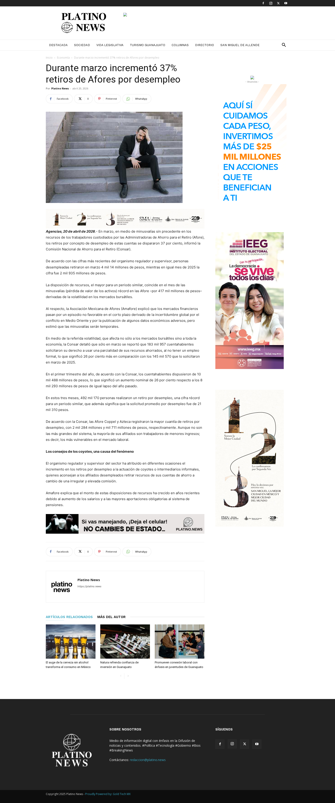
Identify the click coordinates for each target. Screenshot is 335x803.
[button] (283, 45)
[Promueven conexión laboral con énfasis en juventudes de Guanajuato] (179, 641)
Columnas (180, 45)
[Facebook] (263, 3)
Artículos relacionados (69, 617)
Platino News (60, 88)
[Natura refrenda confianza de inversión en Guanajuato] (125, 641)
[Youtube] (285, 3)
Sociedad (82, 45)
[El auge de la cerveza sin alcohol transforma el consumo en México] (70, 641)
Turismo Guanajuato (147, 45)
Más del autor (111, 617)
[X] (278, 3)
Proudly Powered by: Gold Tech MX (108, 794)
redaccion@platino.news (148, 760)
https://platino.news (89, 586)
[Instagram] (270, 3)
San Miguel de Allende (240, 45)
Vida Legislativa (110, 45)
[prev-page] (121, 676)
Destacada (58, 45)
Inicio (49, 58)
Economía (63, 58)
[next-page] (128, 676)
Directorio (204, 45)
